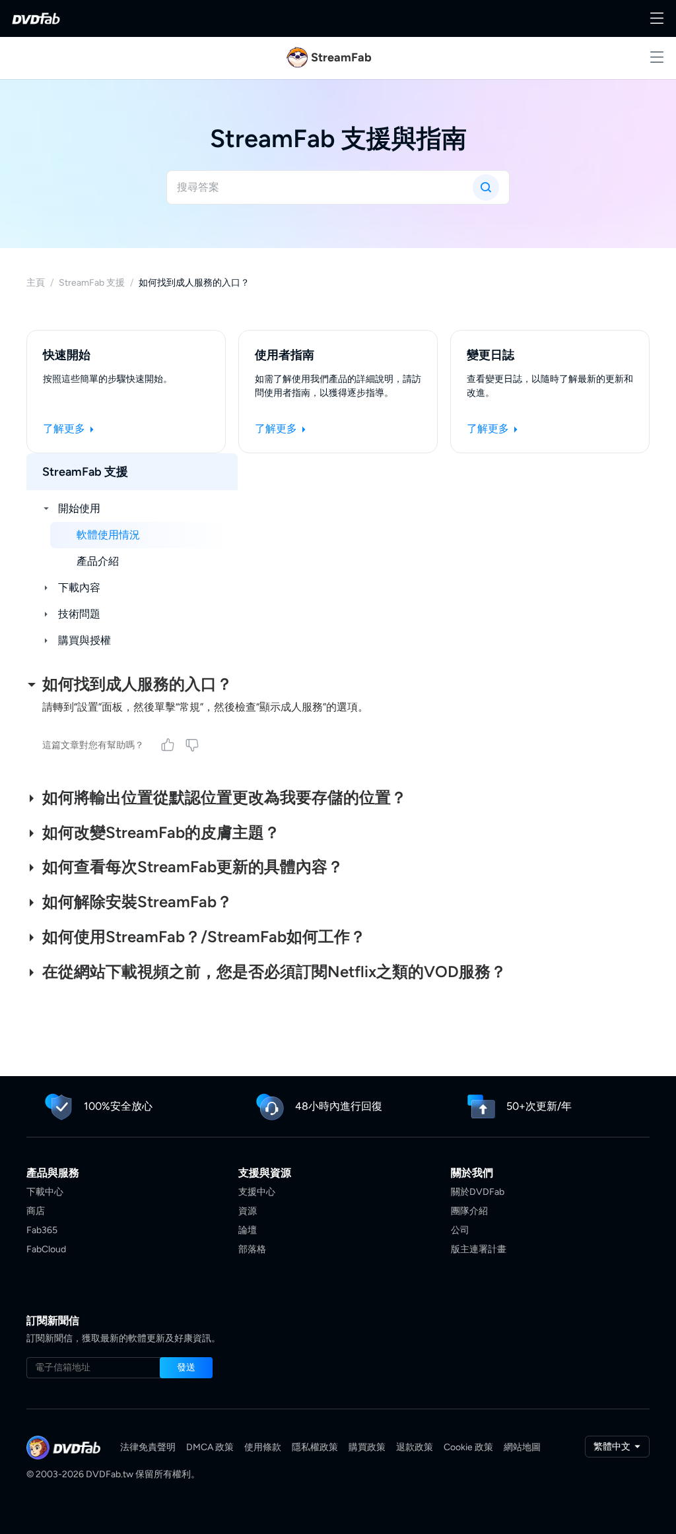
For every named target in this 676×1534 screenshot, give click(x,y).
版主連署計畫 (478, 1249)
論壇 (247, 1230)
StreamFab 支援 (92, 282)
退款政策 (414, 1447)
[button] (186, 1367)
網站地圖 (522, 1447)
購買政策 (367, 1447)
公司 (460, 1230)
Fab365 (41, 1230)
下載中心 (44, 1192)
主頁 (35, 282)
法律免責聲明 (148, 1447)
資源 (247, 1211)
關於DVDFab (477, 1192)
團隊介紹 (469, 1211)
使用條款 (262, 1447)
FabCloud (46, 1249)
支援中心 (256, 1192)
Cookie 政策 (468, 1447)
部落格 (252, 1249)
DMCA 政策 (210, 1447)
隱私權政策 (315, 1447)
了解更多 (65, 428)
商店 (35, 1211)
